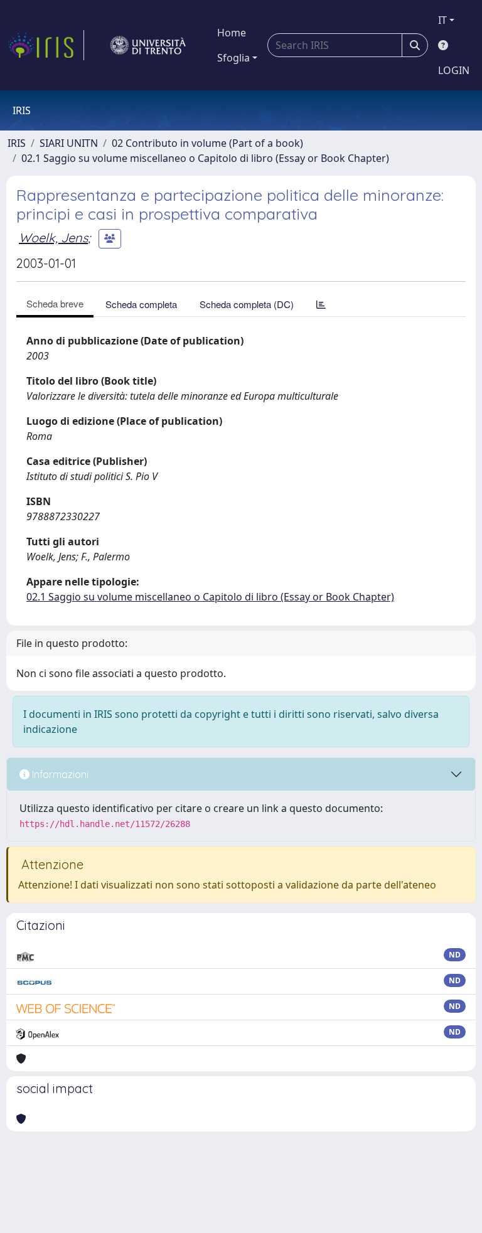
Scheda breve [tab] (54, 303)
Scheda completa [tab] (141, 304)
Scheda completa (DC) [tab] (247, 304)
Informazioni (58, 774)
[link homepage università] (148, 45)
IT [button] (442, 20)
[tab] (321, 304)
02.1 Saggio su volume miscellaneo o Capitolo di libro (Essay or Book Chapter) (205, 158)
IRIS (17, 143)
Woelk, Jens (53, 237)
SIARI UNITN (69, 143)
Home (231, 33)
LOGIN (453, 70)
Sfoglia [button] (233, 58)
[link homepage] (46, 45)
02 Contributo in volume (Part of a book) (207, 143)
